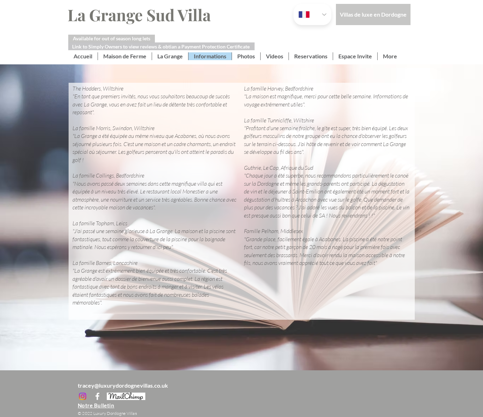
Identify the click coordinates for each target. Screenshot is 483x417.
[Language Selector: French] (312, 14)
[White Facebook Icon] (97, 396)
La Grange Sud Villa (135, 14)
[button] (111, 38)
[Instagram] (82, 396)
